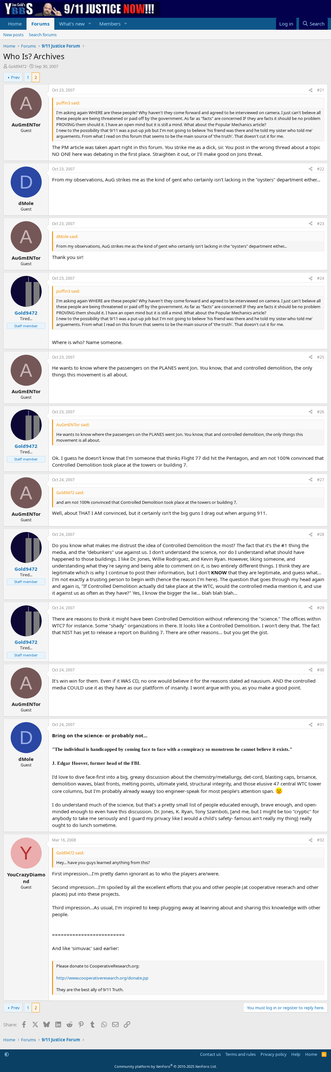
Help (295, 1054)
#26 (320, 412)
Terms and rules (240, 1054)
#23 (320, 223)
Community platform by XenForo (165, 1066)
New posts (13, 35)
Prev (15, 77)
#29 (320, 608)
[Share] (310, 90)
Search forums (43, 35)
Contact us (210, 1054)
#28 (320, 534)
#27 (320, 479)
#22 (320, 169)
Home (15, 23)
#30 (320, 670)
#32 (320, 840)
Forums (40, 23)
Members (110, 23)
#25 (320, 357)
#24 (320, 278)
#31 (320, 724)
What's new (72, 23)
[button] (89, 24)
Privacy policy (274, 1054)
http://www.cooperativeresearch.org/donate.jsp (102, 978)
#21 (320, 90)
